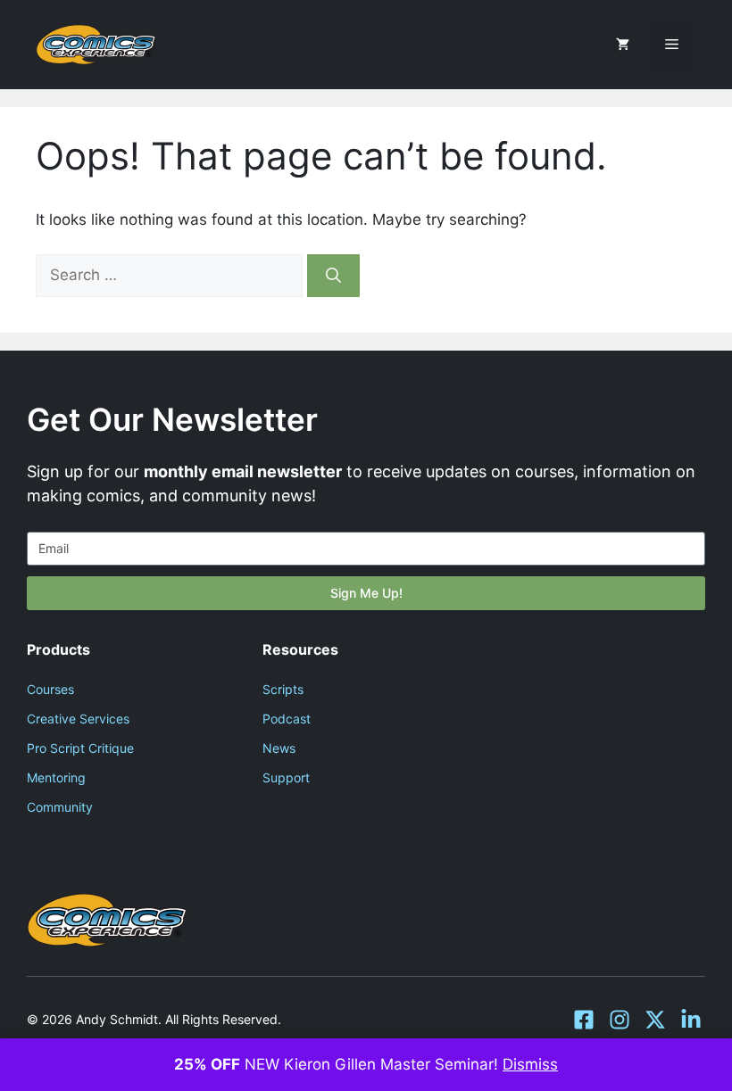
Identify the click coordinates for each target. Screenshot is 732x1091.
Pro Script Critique (80, 748)
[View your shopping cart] (622, 44)
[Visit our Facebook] (584, 1019)
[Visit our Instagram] (619, 1019)
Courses (50, 689)
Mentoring (56, 777)
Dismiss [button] (530, 1064)
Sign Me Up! (366, 592)
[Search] (333, 275)
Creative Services (78, 718)
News (278, 748)
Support (286, 777)
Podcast (286, 718)
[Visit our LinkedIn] (691, 1019)
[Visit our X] (655, 1019)
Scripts (283, 689)
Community (60, 806)
